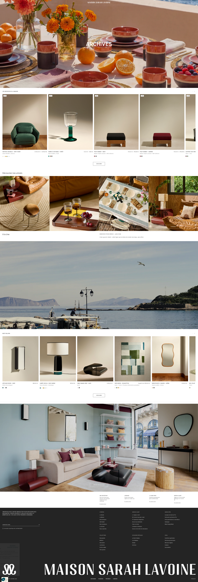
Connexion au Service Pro (171, 517)
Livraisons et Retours (137, 526)
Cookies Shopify (8, 565)
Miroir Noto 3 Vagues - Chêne (160, 383)
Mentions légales (169, 542)
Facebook (100, 578)
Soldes (133, 542)
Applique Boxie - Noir (8, 383)
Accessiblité (168, 547)
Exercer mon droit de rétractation (140, 528)
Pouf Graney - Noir (99, 151)
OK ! (26, 574)
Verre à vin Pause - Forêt (55, 151)
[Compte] (191, 2)
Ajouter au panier (132, 378)
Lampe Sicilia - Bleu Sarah (47, 383)
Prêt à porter (102, 549)
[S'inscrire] (39, 525)
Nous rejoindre (103, 528)
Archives (134, 545)
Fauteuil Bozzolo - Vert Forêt (11, 151)
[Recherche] (184, 2)
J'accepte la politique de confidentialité (13, 528)
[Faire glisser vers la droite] (195, 91)
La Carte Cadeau (136, 538)
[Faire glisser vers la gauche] (193, 91)
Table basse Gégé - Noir (84, 383)
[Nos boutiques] (188, 2)
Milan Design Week (169, 524)
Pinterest (108, 578)
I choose (10, 574)
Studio (12, 2)
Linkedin (115, 578)
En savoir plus (103, 504)
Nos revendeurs (103, 524)
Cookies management (9, 568)
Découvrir (99, 163)
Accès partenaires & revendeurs (172, 519)
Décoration (74, 226)
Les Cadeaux (135, 540)
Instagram (93, 578)
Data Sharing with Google (10, 566)
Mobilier (25, 226)
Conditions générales (170, 538)
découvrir (99, 395)
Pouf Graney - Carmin (146, 151)
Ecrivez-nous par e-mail (139, 517)
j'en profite (99, 81)
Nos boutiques (103, 519)
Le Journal (102, 526)
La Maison (102, 517)
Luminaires (173, 226)
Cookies (167, 545)
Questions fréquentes (139, 519)
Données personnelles (170, 540)
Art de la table (124, 226)
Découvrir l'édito (99, 322)
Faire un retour (135, 524)
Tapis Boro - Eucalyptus (122, 383)
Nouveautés (102, 538)
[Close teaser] (8, 576)
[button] (3, 579)
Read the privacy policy (8, 560)
